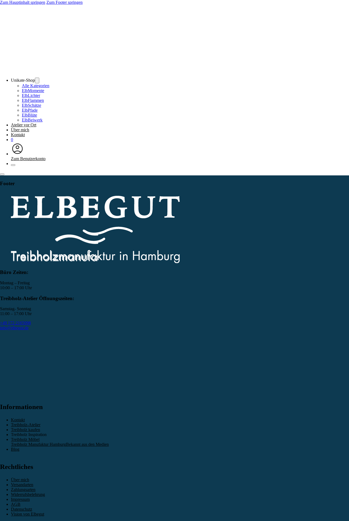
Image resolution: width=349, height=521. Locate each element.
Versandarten (22, 484)
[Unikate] (37, 80)
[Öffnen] (2, 174)
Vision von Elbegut (27, 514)
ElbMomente (33, 90)
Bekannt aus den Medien (87, 444)
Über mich (20, 129)
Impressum (20, 499)
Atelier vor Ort (23, 125)
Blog (15, 449)
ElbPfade (30, 110)
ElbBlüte (29, 115)
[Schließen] (13, 165)
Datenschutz (21, 509)
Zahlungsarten (23, 489)
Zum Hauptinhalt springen (22, 2)
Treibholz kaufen (25, 429)
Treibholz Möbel (25, 439)
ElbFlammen (33, 100)
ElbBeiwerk (32, 120)
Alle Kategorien (35, 85)
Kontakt (18, 134)
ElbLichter (31, 95)
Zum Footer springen (64, 2)
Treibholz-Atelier (25, 424)
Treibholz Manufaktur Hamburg (38, 444)
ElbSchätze (31, 105)
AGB (15, 504)
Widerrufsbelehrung (28, 494)
